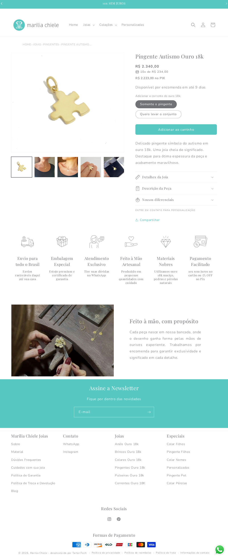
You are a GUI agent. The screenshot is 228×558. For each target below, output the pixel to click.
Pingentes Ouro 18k (130, 468)
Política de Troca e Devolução (33, 483)
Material (17, 452)
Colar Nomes (176, 460)
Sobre (15, 444)
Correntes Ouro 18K (130, 483)
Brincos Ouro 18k (128, 452)
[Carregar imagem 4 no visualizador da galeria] (90, 167)
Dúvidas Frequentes (26, 460)
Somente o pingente (156, 104)
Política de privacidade (106, 552)
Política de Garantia (26, 475)
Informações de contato (194, 552)
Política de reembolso (137, 552)
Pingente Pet (176, 475)
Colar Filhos (176, 444)
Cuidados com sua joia (28, 468)
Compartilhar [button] (149, 220)
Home (27, 44)
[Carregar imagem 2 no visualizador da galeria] (44, 167)
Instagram (70, 452)
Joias (37, 44)
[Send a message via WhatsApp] (220, 550)
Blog (14, 491)
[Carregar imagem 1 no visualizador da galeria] (21, 167)
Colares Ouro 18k (128, 460)
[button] (89, 25)
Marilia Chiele (38, 553)
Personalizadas (178, 468)
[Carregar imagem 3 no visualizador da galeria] (67, 167)
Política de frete (166, 552)
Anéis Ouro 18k (126, 444)
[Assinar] (149, 412)
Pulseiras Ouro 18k (129, 475)
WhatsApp (71, 444)
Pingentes (51, 44)
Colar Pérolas (177, 483)
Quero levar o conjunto (158, 114)
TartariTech (79, 553)
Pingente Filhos (178, 452)
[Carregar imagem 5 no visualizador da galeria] (114, 167)
